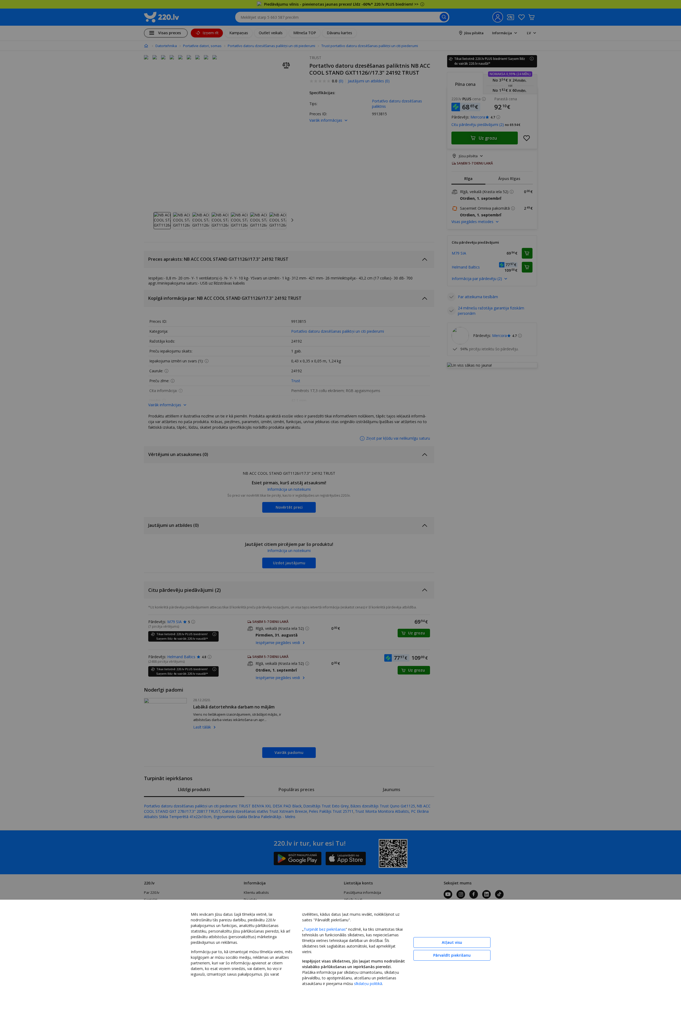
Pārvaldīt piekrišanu (452, 955)
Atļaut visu (452, 942)
